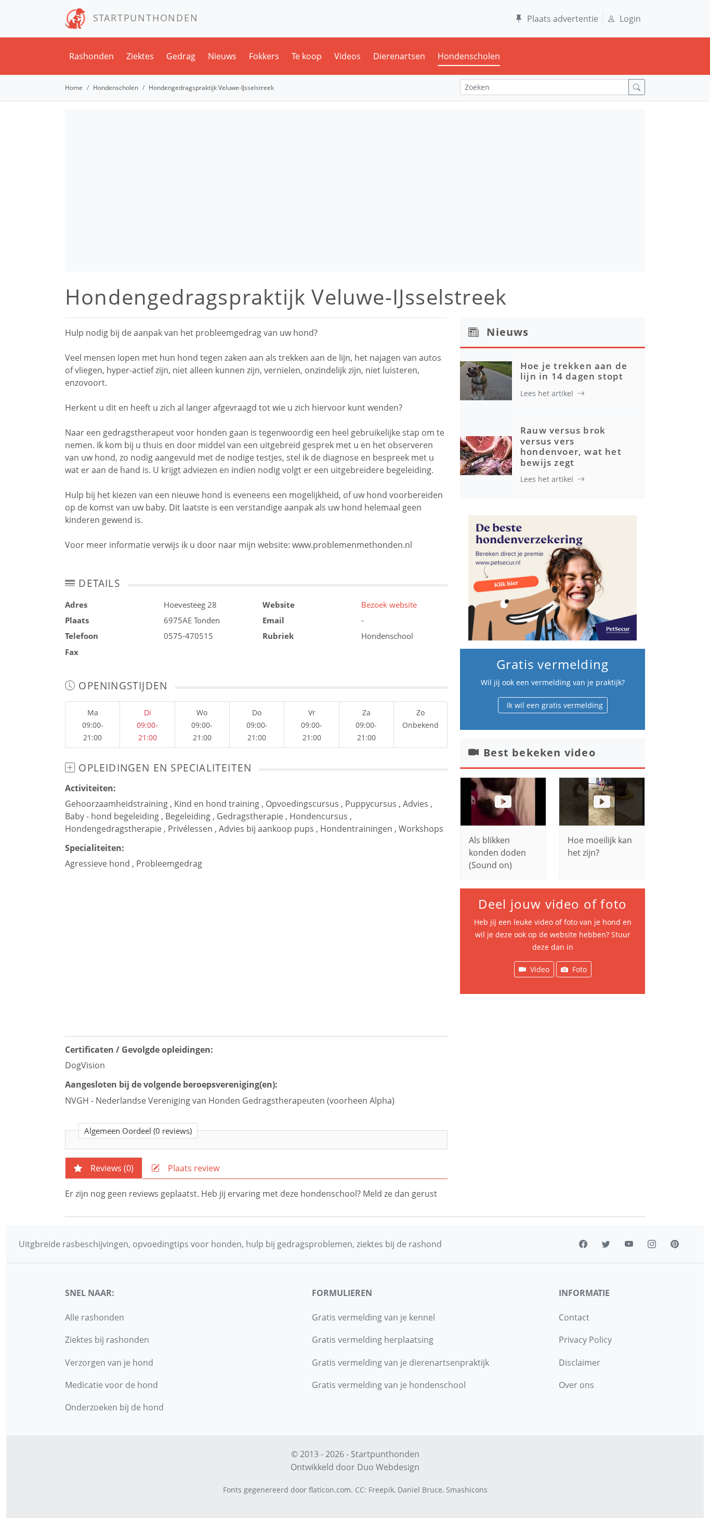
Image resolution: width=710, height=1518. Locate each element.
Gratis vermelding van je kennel (373, 1317)
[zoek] (636, 87)
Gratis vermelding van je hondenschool (389, 1385)
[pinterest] (674, 1244)
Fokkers (264, 56)
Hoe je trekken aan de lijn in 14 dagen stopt (573, 371)
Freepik (381, 1490)
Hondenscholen (469, 56)
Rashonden (91, 56)
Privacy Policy (585, 1339)
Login (630, 18)
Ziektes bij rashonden (107, 1339)
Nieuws (222, 56)
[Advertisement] (355, 191)
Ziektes (140, 56)
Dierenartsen (399, 56)
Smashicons (467, 1490)
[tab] (103, 1168)
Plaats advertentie (562, 18)
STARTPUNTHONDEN (142, 17)
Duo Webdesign (388, 1467)
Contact (574, 1317)
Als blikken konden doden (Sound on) (497, 852)
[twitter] (606, 1244)
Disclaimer (579, 1362)
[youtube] (629, 1244)
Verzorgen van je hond (109, 1362)
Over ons (576, 1385)
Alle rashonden (94, 1317)
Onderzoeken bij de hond (114, 1407)
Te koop (307, 56)
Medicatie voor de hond (111, 1385)
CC (359, 1490)
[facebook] (583, 1244)
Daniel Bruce (420, 1490)
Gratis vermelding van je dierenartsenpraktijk (400, 1362)
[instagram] (652, 1244)
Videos (347, 56)
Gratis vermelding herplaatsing (372, 1339)
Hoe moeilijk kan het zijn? (600, 846)
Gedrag (180, 56)
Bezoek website (389, 604)
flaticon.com (330, 1490)
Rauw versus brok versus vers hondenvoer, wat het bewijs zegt (571, 446)
